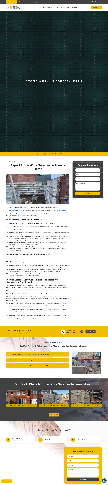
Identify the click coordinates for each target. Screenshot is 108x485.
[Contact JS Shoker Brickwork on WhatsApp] (104, 480)
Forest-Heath (49, 154)
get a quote (54, 415)
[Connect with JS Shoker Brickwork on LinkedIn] (101, 2)
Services (49, 7)
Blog (62, 7)
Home (38, 7)
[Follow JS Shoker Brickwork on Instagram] (92, 2)
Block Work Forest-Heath (54, 405)
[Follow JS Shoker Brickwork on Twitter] (95, 2)
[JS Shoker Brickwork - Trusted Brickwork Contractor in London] (14, 7)
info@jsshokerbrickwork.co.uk (53, 440)
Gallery (68, 7)
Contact (74, 7)
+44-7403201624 (72, 333)
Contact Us (90, 331)
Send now (88, 193)
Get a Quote (12, 2)
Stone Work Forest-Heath (64, 154)
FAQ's (57, 7)
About (43, 7)
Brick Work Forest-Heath (21, 405)
